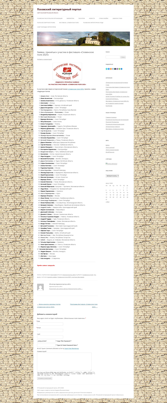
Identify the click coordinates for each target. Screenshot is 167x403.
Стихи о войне (103, 18)
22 (123, 195)
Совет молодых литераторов (46, 27)
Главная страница (111, 117)
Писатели (81, 18)
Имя (38, 321)
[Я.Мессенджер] (106, 69)
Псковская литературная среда (93, 22)
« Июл (107, 202)
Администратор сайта (69, 275)
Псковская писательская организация (49, 18)
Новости (92, 18)
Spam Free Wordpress (72, 348)
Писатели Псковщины (112, 122)
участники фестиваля (77, 277)
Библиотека (70, 18)
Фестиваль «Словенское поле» (69, 22)
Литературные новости (113, 126)
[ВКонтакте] (109, 69)
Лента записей (110, 147)
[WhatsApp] (119, 69)
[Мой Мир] (121, 69)
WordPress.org (110, 152)
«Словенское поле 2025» (76, 89)
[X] (115, 69)
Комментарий (41, 351)
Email (39, 328)
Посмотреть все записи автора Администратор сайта (66, 289)
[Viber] (117, 69)
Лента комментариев (112, 150)
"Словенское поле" (87, 275)
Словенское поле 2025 (64, 277)
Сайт (38, 334)
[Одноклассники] (111, 69)
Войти (107, 145)
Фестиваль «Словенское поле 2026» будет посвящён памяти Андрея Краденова (117, 103)
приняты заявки (52, 277)
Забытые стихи (117, 18)
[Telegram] (113, 69)
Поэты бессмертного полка (46, 22)
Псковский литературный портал (59, 9)
